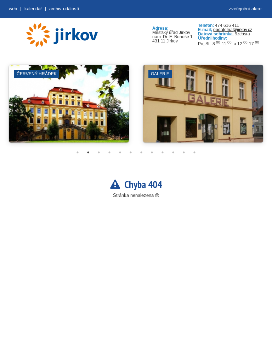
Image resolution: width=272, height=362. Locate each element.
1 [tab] (77, 152)
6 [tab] (130, 152)
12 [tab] (194, 152)
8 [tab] (151, 152)
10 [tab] (173, 152)
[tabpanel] (69, 107)
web (13, 8)
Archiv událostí (64, 8)
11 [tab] (183, 152)
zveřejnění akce (245, 8)
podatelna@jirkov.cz (232, 30)
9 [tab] (162, 152)
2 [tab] (88, 152)
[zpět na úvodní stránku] (62, 35)
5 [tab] (120, 152)
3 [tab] (98, 152)
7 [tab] (141, 152)
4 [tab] (109, 152)
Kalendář (33, 8)
